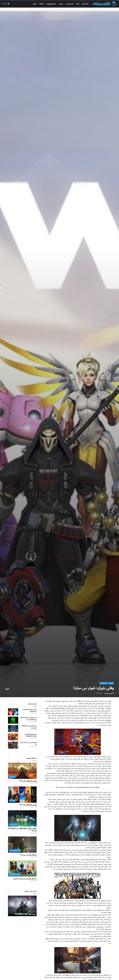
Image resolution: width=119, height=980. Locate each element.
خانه (111, 15)
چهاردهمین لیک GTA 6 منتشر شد (28, 744)
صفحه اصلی (85, 4)
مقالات (41, 4)
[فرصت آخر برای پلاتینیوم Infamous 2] (13, 711)
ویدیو (61, 4)
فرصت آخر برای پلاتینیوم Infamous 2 (30, 710)
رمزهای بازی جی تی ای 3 (28, 854)
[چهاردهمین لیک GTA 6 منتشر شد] (13, 745)
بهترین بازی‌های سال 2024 (28, 804)
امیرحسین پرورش (108, 693)
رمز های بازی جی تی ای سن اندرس (25, 878)
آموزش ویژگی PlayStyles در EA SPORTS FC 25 (22, 829)
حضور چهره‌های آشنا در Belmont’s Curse (30, 735)
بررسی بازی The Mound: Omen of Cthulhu (24, 912)
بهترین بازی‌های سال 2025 (28, 781)
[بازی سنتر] (105, 4)
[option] (22, 906)
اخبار (78, 4)
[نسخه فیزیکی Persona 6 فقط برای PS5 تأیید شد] (13, 720)
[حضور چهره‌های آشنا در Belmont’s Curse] (13, 736)
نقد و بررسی (69, 4)
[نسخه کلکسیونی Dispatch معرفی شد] (13, 728)
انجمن (34, 4)
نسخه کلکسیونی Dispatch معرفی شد (29, 727)
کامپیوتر (107, 15)
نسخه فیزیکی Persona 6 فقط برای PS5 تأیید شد (28, 719)
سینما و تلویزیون (51, 4)
